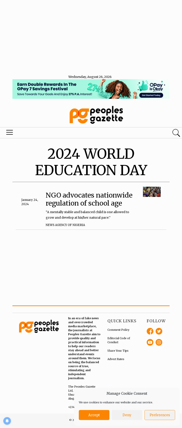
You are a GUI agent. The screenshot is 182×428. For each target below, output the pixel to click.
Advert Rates (115, 359)
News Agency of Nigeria (65, 225)
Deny (127, 415)
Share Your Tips (118, 350)
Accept (94, 415)
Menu (10, 133)
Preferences (160, 415)
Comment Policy (118, 329)
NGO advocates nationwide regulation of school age (89, 199)
